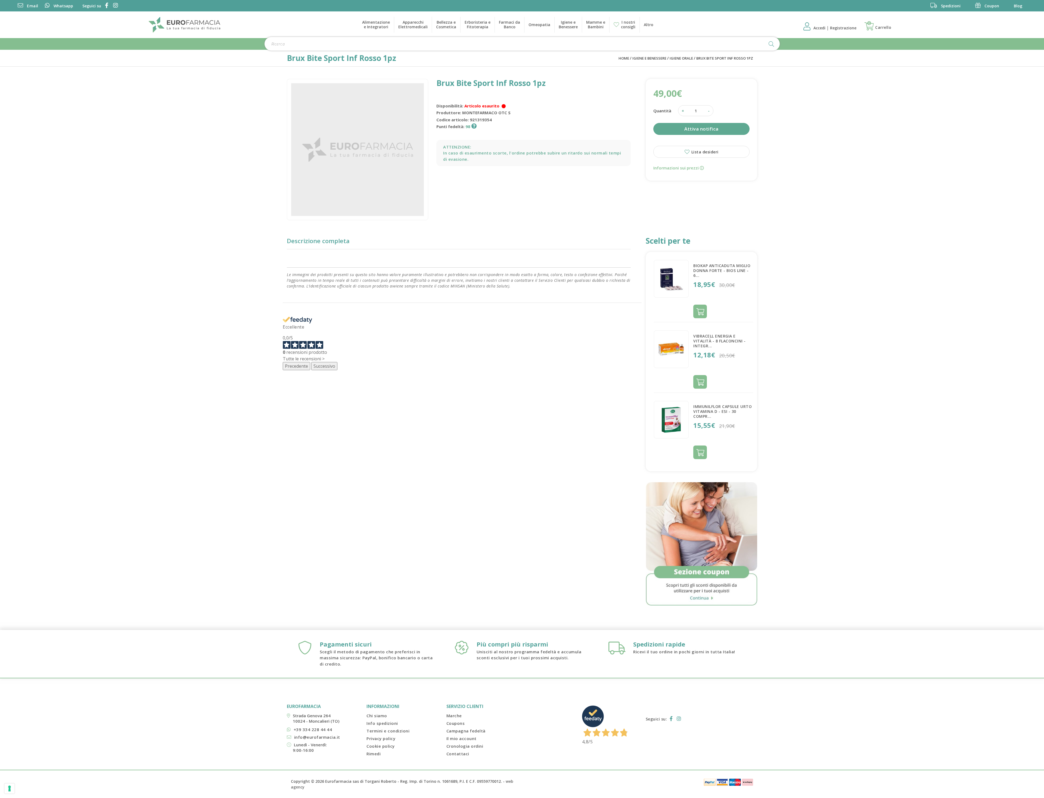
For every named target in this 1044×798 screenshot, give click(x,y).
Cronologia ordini (464, 746)
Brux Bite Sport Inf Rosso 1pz (724, 58)
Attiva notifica (701, 129)
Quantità (662, 110)
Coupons (455, 723)
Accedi (819, 27)
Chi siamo (376, 715)
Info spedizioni (382, 723)
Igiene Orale (681, 58)
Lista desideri (704, 151)
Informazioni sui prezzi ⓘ (678, 168)
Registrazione (843, 27)
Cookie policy (380, 746)
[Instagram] (114, 5)
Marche (454, 715)
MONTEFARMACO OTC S (486, 112)
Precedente (296, 366)
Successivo (324, 366)
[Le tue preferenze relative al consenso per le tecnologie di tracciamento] (9, 788)
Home (624, 58)
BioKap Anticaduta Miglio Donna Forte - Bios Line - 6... (721, 270)
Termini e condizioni (387, 731)
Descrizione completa (318, 241)
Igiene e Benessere (649, 58)
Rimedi (373, 753)
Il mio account (461, 738)
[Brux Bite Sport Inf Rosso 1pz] (357, 149)
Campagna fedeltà (466, 731)
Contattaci (457, 753)
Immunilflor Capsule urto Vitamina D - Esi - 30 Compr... (722, 411)
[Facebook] (105, 5)
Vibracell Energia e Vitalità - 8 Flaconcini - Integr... (719, 340)
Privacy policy (380, 738)
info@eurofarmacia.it (317, 737)
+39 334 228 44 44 (313, 729)
